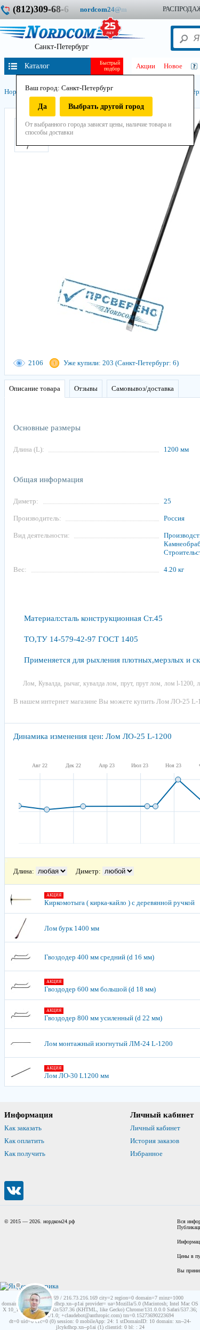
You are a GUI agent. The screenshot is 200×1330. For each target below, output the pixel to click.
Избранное (146, 1154)
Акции (145, 66)
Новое (173, 66)
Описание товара (34, 388)
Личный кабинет (155, 1128)
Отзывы (86, 388)
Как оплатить (24, 1141)
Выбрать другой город (106, 107)
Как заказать (23, 1128)
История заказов (154, 1141)
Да (42, 107)
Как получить (24, 1154)
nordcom (111, 9)
